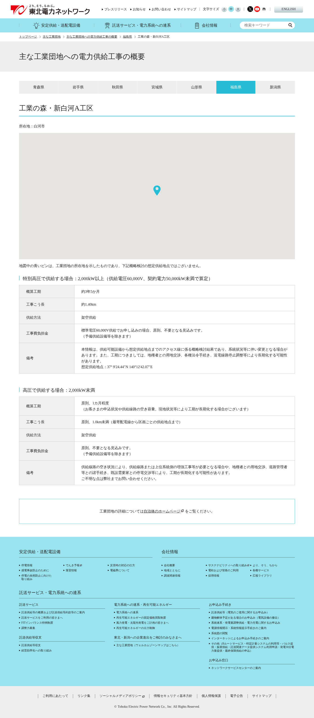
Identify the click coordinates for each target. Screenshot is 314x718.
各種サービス (261, 570)
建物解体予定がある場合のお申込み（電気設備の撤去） (245, 617)
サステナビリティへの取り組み (227, 565)
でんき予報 (73, 565)
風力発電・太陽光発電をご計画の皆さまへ (142, 622)
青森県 (38, 87)
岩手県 (78, 87)
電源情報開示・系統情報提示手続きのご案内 (238, 628)
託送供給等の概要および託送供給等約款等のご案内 (53, 612)
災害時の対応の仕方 (122, 565)
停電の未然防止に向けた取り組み (36, 577)
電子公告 (236, 696)
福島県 (127, 36)
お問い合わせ (161, 9)
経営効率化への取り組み (36, 650)
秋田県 (117, 87)
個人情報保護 (211, 696)
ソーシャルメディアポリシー (120, 696)
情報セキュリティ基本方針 (173, 696)
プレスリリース (115, 9)
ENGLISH (289, 9)
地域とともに (172, 570)
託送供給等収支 (31, 645)
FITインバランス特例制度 (37, 622)
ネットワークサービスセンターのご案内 (236, 668)
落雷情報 (71, 570)
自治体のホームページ (162, 511)
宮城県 (157, 87)
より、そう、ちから (265, 565)
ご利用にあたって (55, 696)
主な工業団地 (52, 36)
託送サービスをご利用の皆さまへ (42, 617)
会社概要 (169, 565)
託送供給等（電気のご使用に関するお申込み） (240, 612)
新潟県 (275, 87)
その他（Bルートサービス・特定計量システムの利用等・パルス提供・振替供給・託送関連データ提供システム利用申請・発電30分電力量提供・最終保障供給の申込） (252, 647)
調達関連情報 (172, 575)
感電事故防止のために (35, 570)
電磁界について (119, 570)
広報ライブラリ (262, 575)
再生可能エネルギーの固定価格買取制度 (141, 617)
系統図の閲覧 (219, 633)
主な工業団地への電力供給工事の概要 (91, 36)
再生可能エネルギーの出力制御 (135, 628)
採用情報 (213, 575)
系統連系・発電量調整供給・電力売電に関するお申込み (245, 622)
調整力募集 (28, 628)
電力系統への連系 (127, 612)
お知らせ (139, 9)
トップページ (28, 36)
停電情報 (26, 565)
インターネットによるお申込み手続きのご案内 (240, 638)
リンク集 (83, 696)
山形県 (196, 87)
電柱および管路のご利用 (223, 570)
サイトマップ (186, 9)
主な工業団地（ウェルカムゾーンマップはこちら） (148, 645)
